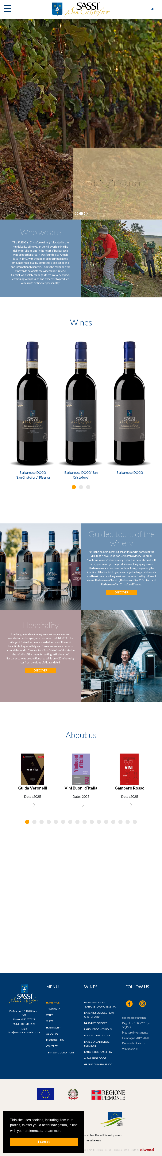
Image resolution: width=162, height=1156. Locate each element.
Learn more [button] (53, 1131)
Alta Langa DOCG (95, 1058)
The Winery (53, 1008)
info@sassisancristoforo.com (24, 1032)
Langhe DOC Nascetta (98, 1051)
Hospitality (53, 1027)
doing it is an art (118, 183)
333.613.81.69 (28, 1024)
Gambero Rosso (129, 787)
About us (52, 1033)
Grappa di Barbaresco (98, 1064)
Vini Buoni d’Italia (81, 787)
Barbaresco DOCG (129, 472)
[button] (73, 487)
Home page (52, 1002)
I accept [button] (44, 1141)
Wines (49, 1015)
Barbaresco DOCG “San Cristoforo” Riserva (32, 475)
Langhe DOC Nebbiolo (98, 1029)
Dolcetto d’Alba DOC (97, 1035)
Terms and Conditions (60, 1052)
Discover (121, 592)
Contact (52, 1046)
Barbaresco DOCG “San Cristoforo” (81, 475)
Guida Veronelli (32, 787)
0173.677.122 (28, 1019)
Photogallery (55, 1040)
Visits (49, 1021)
